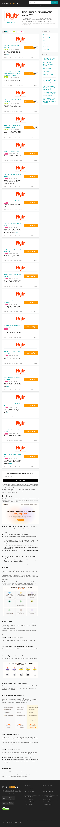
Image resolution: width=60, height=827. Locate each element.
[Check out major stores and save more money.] (10, 3)
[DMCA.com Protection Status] (6, 808)
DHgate (36, 5)
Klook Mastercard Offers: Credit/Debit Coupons (49, 59)
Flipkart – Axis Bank (29, 804)
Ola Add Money (46, 799)
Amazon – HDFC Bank (29, 789)
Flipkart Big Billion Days (48, 791)
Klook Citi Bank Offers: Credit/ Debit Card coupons (49, 75)
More (7, 54)
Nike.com (45, 43)
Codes (12, 31)
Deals (20, 31)
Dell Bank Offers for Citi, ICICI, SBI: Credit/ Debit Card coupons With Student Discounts (49, 100)
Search (54, 2)
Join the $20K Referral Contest (11, 151)
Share (17, 57)
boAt (39, 5)
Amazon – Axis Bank (29, 791)
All (5, 31)
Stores (8, 822)
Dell (42, 5)
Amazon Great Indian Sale (48, 789)
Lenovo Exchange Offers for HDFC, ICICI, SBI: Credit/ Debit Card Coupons (49, 80)
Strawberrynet (46, 37)
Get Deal (30, 153)
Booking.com (46, 46)
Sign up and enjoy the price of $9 (12, 200)
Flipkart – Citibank (28, 799)
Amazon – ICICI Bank (29, 794)
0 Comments (34, 57)
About (3, 822)
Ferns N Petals (46, 49)
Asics (44, 5)
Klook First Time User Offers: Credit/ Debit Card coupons (49, 64)
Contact (20, 822)
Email (21, 57)
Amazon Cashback (47, 801)
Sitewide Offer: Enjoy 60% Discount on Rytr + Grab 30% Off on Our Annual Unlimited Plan (12, 73)
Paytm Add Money (47, 794)
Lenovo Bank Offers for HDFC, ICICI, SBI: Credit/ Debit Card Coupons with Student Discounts (49, 87)
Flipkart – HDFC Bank (29, 801)
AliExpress (45, 34)
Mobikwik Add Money (47, 796)
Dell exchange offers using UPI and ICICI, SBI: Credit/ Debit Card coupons (49, 94)
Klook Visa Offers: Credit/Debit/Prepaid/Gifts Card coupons (49, 70)
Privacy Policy (14, 822)
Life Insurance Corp (47, 804)
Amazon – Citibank (29, 796)
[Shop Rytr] (12, 16)
